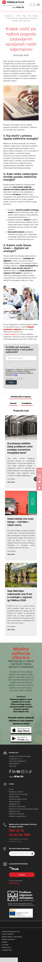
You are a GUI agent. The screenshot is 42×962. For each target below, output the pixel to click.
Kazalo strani (6, 947)
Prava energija (33, 16)
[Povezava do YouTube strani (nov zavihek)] (18, 771)
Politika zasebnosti (8, 939)
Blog (24, 16)
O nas (11, 789)
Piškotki (4, 942)
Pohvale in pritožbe (16, 814)
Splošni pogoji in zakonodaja (12, 937)
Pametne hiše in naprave (21, 397)
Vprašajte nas (14, 804)
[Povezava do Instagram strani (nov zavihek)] (23, 771)
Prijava (22, 875)
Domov (18, 16)
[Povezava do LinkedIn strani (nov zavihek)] (14, 771)
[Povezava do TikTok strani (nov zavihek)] (30, 771)
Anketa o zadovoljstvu (17, 816)
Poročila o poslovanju (17, 806)
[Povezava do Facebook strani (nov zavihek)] (10, 771)
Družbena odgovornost (18, 799)
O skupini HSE (7, 950)
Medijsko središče (16, 792)
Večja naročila (14, 802)
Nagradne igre (14, 811)
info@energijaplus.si (11, 334)
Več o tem (11, 482)
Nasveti (13, 403)
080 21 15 (16, 830)
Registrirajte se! (14, 883)
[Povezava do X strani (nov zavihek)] (26, 771)
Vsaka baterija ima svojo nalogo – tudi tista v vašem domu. (20, 522)
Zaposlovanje (14, 797)
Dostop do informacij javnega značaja (23, 809)
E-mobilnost (26, 403)
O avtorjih (5, 945)
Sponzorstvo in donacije (18, 794)
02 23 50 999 (19, 835)
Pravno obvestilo (7, 934)
